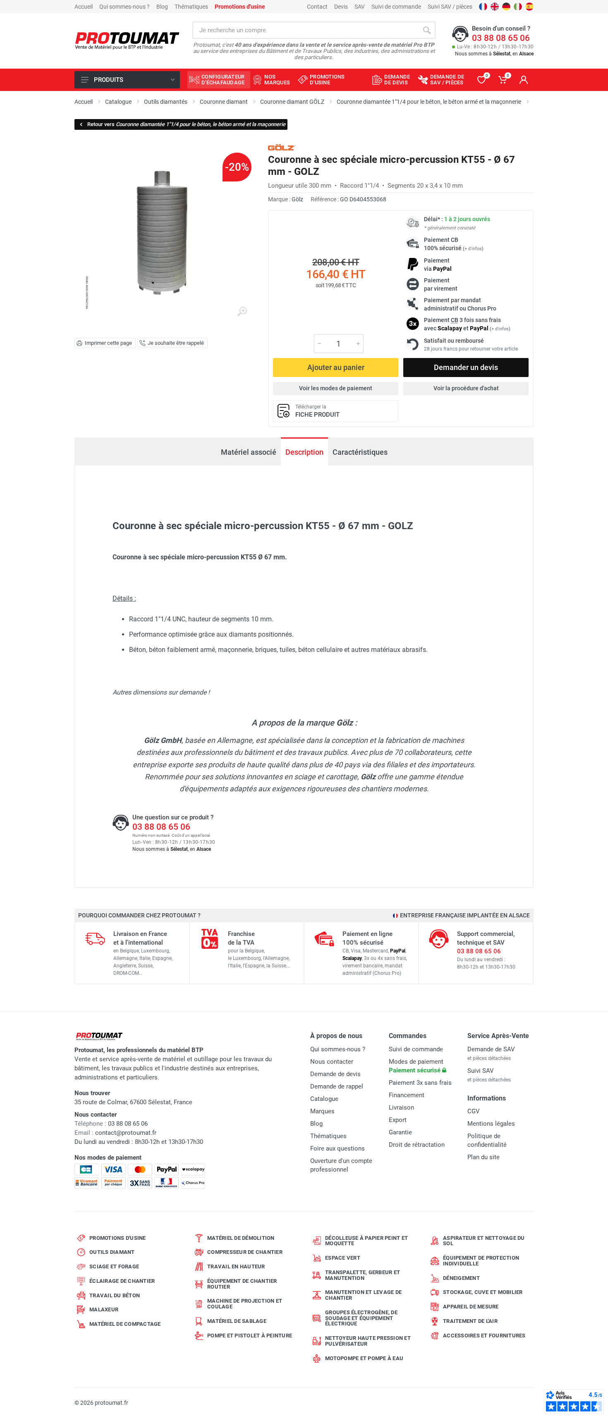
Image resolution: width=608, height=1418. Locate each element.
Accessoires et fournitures (484, 1335)
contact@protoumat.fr (125, 1132)
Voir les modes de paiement (335, 388)
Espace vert (342, 1258)
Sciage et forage (114, 1266)
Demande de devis (335, 1074)
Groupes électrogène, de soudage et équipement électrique (361, 1318)
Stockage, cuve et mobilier (483, 1292)
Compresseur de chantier (244, 1252)
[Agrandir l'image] (241, 311)
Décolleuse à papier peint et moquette (366, 1241)
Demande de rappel (336, 1086)
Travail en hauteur (236, 1266)
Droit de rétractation (417, 1144)
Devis (341, 7)
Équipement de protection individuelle (481, 1261)
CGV (473, 1111)
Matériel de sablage (236, 1321)
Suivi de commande (396, 7)
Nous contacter (331, 1061)
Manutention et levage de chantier (363, 1295)
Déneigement (461, 1278)
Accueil (83, 7)
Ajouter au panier (335, 367)
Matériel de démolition (241, 1238)
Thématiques (191, 7)
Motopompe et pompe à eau (364, 1358)
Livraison (401, 1107)
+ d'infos (473, 248)
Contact (317, 7)
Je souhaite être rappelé (176, 343)
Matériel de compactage (125, 1324)
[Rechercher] (427, 30)
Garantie (400, 1132)
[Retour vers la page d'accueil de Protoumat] (127, 41)
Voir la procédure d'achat (466, 388)
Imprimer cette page (108, 343)
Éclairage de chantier (122, 1281)
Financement (406, 1095)
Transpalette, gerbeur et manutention (362, 1275)
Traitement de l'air (470, 1321)
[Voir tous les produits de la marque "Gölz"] (281, 147)
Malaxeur (103, 1309)
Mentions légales (491, 1123)
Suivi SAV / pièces (450, 7)
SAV (359, 7)
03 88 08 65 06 (501, 38)
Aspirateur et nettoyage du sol (484, 1241)
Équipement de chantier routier (242, 1284)
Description (304, 452)
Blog (162, 7)
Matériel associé (248, 452)
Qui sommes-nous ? (124, 7)
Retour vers (186, 124)
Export (398, 1120)
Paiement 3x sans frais (420, 1082)
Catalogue (324, 1099)
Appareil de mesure (471, 1306)
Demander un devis (466, 367)
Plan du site (483, 1157)
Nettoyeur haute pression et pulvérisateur (368, 1341)
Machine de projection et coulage (244, 1304)
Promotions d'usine (117, 1238)
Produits (108, 80)
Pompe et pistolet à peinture (249, 1335)
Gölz (297, 199)
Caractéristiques (360, 452)
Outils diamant (112, 1252)
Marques (322, 1111)
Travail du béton (114, 1295)
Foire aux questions (337, 1148)
